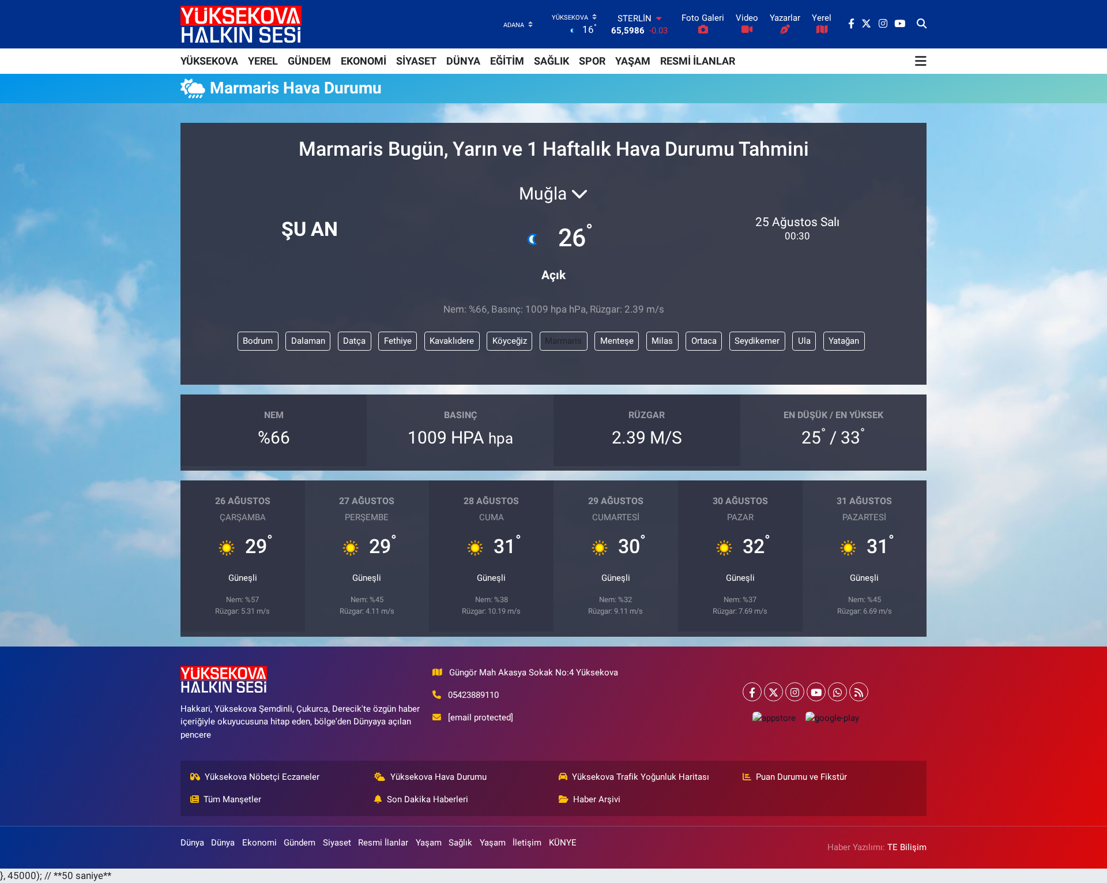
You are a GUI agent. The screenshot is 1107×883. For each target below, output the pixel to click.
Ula (804, 341)
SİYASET (416, 61)
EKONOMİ (363, 61)
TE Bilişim (907, 847)
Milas (662, 341)
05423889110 (473, 695)
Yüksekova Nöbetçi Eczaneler (262, 777)
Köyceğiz (509, 341)
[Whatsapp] (837, 691)
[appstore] (774, 717)
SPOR (592, 61)
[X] (773, 691)
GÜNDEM (309, 61)
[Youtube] (816, 691)
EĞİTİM (507, 61)
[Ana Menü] (921, 61)
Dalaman (308, 341)
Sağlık (460, 842)
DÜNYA (463, 61)
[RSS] (858, 691)
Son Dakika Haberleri (427, 799)
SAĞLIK (551, 61)
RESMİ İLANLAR (697, 61)
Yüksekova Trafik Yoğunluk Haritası (640, 777)
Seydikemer (757, 341)
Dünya (192, 842)
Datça (354, 341)
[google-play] (832, 717)
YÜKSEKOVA (209, 61)
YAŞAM (632, 61)
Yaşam (429, 842)
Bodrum (258, 341)
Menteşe (617, 341)
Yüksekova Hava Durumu (438, 777)
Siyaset (337, 842)
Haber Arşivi (596, 799)
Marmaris (563, 341)
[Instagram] (794, 691)
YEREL (263, 61)
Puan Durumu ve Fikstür (801, 777)
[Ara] (922, 24)
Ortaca (704, 341)
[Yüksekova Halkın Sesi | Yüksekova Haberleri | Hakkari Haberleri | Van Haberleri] (241, 24)
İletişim (527, 842)
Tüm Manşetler (232, 799)
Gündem (299, 842)
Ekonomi (259, 842)
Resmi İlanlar (383, 842)
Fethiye (398, 341)
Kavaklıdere (452, 341)
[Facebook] (752, 691)
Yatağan (844, 341)
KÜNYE (563, 842)
